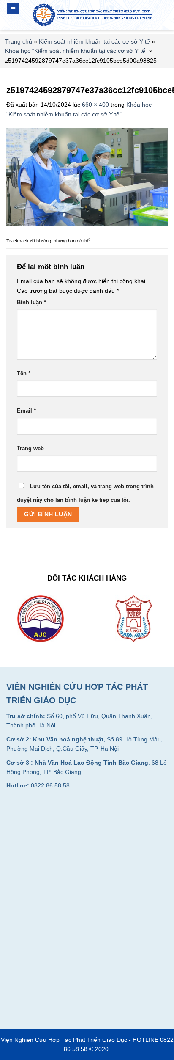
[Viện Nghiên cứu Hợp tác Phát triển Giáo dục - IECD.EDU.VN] (93, 15)
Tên (23, 374)
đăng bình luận (106, 240)
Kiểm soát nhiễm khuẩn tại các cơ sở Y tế (94, 41)
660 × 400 (95, 104)
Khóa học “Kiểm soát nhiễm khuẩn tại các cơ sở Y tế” (76, 50)
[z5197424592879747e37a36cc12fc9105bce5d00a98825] (87, 176)
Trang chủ (18, 41)
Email (26, 411)
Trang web (30, 449)
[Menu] (13, 9)
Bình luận (31, 303)
